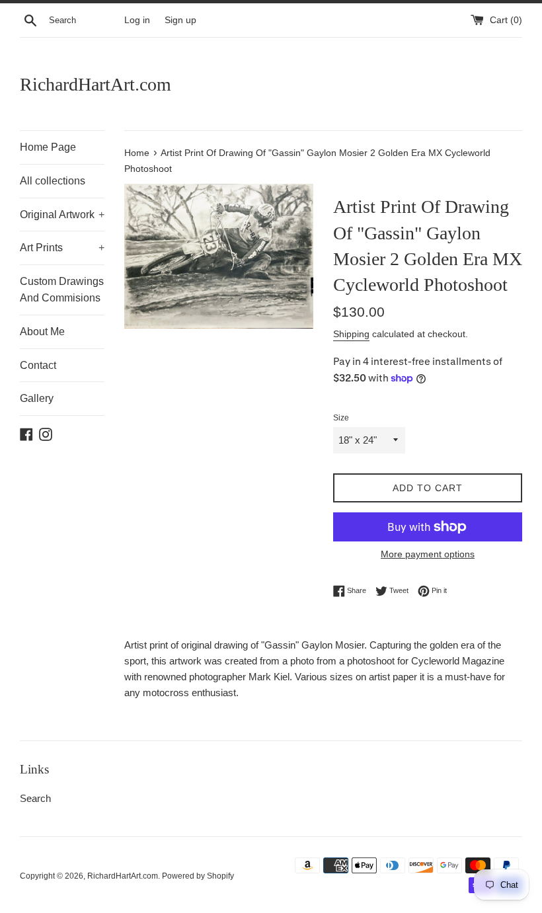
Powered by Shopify (198, 876)
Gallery (37, 398)
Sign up (180, 20)
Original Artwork (62, 214)
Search (35, 798)
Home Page (48, 147)
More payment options (428, 554)
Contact (38, 365)
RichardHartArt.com (95, 84)
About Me (42, 331)
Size (341, 417)
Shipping (351, 334)
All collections (52, 180)
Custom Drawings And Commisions (62, 290)
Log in (137, 20)
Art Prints (62, 247)
